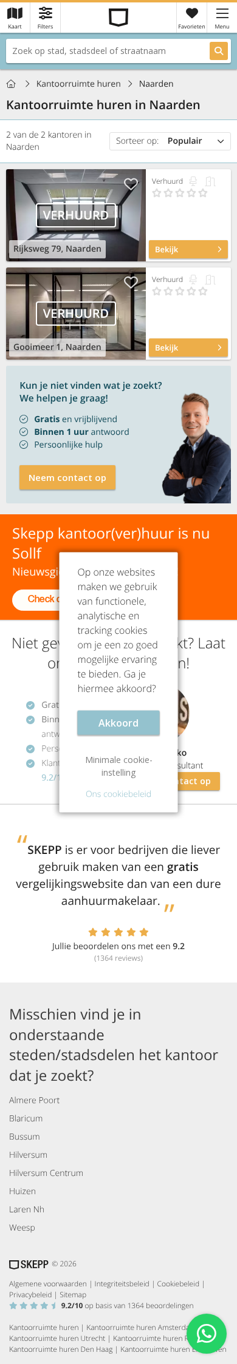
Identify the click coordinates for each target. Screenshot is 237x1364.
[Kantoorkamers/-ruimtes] (210, 181)
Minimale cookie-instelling (119, 765)
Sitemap (73, 1294)
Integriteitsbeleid (122, 1283)
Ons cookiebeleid (118, 793)
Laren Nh (26, 1209)
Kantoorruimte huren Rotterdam (166, 1338)
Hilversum (28, 1155)
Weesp (22, 1228)
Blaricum (26, 1118)
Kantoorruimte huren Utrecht (57, 1338)
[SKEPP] (119, 17)
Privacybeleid (30, 1294)
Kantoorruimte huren (78, 84)
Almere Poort (34, 1100)
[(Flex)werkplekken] (193, 181)
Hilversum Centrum (46, 1173)
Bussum (24, 1137)
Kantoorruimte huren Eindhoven (173, 1349)
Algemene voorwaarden (48, 1283)
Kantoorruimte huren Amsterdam (141, 1327)
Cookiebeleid (178, 1283)
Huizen (22, 1191)
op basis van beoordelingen (127, 1305)
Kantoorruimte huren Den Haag (60, 1349)
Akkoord (118, 722)
